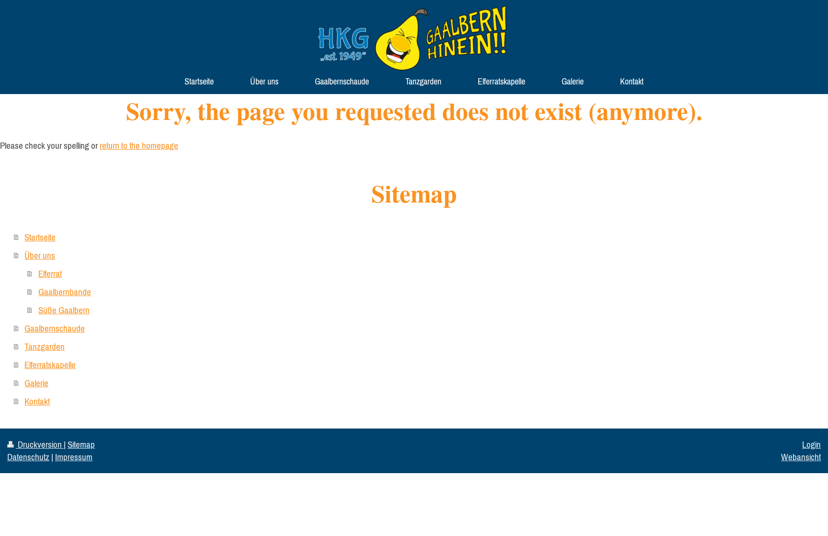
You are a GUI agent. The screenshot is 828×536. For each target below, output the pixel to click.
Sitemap (81, 444)
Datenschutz (28, 457)
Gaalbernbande (64, 291)
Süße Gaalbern (64, 310)
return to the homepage (139, 145)
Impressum (73, 457)
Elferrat (50, 273)
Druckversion (40, 444)
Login (811, 444)
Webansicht (801, 457)
